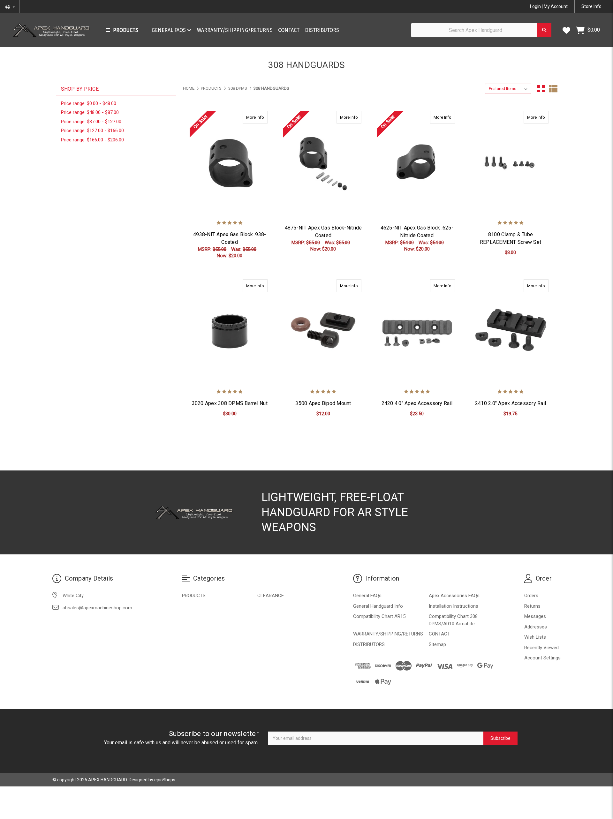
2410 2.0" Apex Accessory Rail (510, 403)
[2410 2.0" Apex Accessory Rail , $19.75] (510, 331)
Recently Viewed (541, 647)
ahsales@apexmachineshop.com (97, 608)
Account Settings (542, 658)
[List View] (553, 89)
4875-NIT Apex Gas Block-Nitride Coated (323, 231)
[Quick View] (260, 117)
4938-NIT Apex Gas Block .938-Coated (229, 238)
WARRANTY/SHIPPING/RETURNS (235, 30)
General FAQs (169, 30)
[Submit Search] (544, 30)
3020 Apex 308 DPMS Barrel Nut (230, 403)
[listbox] (508, 89)
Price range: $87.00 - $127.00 (91, 121)
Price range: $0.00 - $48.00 (88, 103)
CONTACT (288, 30)
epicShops (164, 779)
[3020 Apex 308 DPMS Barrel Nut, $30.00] (230, 331)
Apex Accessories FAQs (454, 595)
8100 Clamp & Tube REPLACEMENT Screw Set (510, 238)
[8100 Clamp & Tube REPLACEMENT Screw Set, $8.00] (510, 163)
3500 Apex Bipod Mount (323, 403)
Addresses (535, 627)
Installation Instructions (453, 606)
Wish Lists (535, 637)
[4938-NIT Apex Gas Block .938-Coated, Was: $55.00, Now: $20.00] (230, 163)
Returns (532, 606)
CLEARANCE (270, 595)
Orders (531, 595)
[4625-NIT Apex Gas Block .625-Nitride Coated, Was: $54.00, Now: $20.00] (417, 163)
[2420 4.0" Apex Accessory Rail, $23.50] (417, 331)
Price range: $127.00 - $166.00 (92, 130)
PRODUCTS (194, 595)
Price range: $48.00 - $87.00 (90, 112)
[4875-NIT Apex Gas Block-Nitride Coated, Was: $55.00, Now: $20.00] (323, 163)
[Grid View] (541, 89)
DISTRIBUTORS (322, 30)
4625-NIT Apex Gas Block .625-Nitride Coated (417, 231)
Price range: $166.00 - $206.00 (92, 140)
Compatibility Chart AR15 (379, 616)
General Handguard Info (378, 606)
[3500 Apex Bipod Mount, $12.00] (323, 331)
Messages (535, 616)
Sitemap (437, 644)
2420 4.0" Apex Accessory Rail (417, 403)
